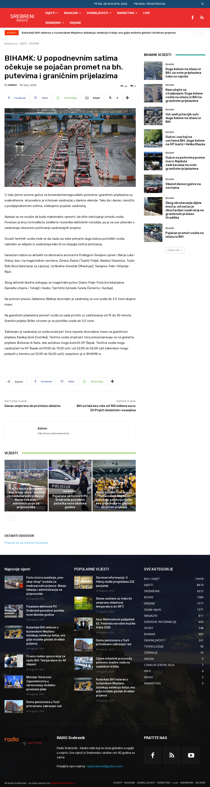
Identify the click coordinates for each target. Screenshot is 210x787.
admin (12, 85)
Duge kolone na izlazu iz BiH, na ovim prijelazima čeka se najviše (183, 72)
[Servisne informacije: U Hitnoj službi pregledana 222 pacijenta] (83, 582)
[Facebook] (192, 18)
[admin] (21, 431)
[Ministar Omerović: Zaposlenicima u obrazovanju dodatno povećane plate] (14, 681)
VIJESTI (23, 43)
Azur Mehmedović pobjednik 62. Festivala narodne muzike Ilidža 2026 (115, 623)
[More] (127, 98)
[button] (203, 4)
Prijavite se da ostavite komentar (26, 542)
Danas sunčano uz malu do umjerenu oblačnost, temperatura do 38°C (114, 602)
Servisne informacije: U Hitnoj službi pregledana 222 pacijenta (115, 581)
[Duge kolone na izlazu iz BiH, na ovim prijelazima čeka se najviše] (153, 70)
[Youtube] (191, 755)
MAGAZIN (113, 488)
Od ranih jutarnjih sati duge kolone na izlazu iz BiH (183, 118)
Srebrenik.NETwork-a (62, 783)
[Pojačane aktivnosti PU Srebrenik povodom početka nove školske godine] (70, 486)
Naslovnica (11, 43)
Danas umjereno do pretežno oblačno (32, 406)
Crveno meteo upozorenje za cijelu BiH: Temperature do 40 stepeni (68, 32)
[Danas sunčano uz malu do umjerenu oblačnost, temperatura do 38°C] (83, 603)
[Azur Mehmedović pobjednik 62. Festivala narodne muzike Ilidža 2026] (83, 624)
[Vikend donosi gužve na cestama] (153, 184)
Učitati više (173, 250)
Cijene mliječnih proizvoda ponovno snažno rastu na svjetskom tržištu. (114, 662)
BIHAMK (34, 43)
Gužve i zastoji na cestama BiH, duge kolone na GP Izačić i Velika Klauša (185, 140)
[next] (202, 32)
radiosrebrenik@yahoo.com (105, 766)
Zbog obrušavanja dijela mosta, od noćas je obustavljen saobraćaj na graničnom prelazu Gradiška (184, 210)
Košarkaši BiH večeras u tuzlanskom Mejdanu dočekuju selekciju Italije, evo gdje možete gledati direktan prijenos (114, 500)
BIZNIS (26, 484)
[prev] (196, 32)
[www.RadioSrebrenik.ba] (27, 741)
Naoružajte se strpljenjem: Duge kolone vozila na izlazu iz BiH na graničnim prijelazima (184, 95)
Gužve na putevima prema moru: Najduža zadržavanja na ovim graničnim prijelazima (185, 163)
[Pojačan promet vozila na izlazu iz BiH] (153, 233)
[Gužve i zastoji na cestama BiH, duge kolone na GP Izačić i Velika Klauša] (153, 138)
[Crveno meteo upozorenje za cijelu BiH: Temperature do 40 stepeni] (14, 660)
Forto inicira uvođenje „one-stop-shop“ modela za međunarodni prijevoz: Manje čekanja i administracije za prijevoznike (26, 498)
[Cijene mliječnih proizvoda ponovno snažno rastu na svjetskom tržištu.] (83, 663)
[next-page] (13, 518)
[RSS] (202, 18)
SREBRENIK (69, 491)
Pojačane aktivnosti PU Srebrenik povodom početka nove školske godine (70, 501)
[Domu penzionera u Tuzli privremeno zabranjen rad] (14, 706)
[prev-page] (7, 518)
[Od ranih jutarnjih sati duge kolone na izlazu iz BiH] (153, 116)
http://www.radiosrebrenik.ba (53, 433)
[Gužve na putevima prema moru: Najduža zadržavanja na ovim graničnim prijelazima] (153, 161)
